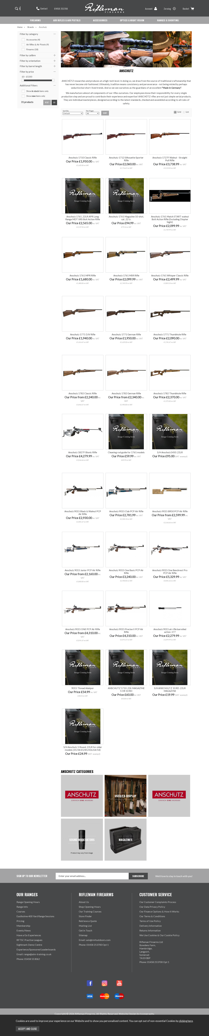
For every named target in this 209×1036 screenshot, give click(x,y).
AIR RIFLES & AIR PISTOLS (66, 20)
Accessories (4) (33, 39)
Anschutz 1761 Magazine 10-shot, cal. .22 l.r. (126, 218)
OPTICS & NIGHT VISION (132, 20)
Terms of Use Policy (150, 920)
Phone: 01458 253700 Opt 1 (94, 944)
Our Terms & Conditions (152, 916)
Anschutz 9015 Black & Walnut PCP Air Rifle (82, 512)
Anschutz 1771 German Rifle (126, 334)
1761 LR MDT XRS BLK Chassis (82, 230)
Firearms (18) (32, 49)
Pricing (20, 920)
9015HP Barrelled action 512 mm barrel (169, 643)
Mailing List (85, 925)
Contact (44, 8)
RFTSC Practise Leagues (29, 939)
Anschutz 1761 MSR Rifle (126, 275)
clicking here (186, 1021)
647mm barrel (159, 230)
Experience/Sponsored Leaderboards (36, 949)
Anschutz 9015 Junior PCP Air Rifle (83, 570)
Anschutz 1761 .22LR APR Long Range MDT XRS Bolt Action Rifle (82, 218)
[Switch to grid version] (175, 112)
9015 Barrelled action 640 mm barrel (169, 629)
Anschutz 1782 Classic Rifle (83, 393)
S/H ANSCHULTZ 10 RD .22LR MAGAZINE (170, 689)
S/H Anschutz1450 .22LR (170, 452)
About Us (84, 901)
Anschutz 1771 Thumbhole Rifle (169, 334)
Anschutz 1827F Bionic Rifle (82, 452)
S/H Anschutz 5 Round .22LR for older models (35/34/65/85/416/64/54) (82, 748)
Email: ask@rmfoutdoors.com (94, 939)
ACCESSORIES (100, 20)
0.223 (96, 348)
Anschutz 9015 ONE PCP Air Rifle (82, 629)
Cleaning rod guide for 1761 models (126, 452)
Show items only (37, 91)
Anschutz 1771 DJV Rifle (82, 334)
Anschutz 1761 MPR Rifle (83, 275)
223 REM (126, 348)
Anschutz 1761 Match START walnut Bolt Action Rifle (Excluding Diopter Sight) (170, 219)
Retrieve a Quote (88, 920)
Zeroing (167, 8)
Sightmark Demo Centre (29, 944)
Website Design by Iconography (136, 1013)
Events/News (24, 930)
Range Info (22, 906)
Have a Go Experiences (29, 935)
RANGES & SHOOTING (168, 20)
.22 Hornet (69, 348)
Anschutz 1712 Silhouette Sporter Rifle (126, 159)
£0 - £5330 (27, 76)
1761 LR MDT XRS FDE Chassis (82, 226)
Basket (186, 8)
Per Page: (90, 111)
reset (47, 102)
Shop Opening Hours (90, 906)
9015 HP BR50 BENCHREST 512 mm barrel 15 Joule (171, 525)
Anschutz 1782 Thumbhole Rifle (169, 393)
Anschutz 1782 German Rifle (126, 393)
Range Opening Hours (28, 901)
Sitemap (83, 935)
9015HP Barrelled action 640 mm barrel (169, 638)
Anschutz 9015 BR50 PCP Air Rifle (170, 511)
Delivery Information (150, 925)
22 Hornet (126, 344)
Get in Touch (85, 930)
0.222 (82, 348)
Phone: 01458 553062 (28, 958)
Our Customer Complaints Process (157, 901)
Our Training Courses (90, 911)
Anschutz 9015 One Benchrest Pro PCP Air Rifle (169, 571)
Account (149, 8)
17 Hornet (112, 344)
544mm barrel (179, 230)
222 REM (139, 344)
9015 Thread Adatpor (82, 688)
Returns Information (150, 930)
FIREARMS (35, 20)
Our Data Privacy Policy (152, 906)
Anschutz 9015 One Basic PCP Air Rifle (126, 571)
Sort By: (66, 111)
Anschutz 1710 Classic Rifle (83, 157)
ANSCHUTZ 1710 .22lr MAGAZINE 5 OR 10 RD (126, 689)
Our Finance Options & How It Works (159, 911)
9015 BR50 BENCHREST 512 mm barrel (169, 520)
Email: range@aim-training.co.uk (34, 954)
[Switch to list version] (184, 112)
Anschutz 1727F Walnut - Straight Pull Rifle (169, 159)
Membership (23, 925)
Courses (21, 911)
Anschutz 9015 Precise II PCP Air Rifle (126, 630)
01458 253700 (61, 8)
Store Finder (85, 916)
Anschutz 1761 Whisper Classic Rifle (169, 275)
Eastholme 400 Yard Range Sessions (35, 916)
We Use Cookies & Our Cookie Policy (159, 935)
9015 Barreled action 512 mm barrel (170, 634)
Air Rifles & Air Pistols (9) (37, 44)
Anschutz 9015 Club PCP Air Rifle (126, 511)
